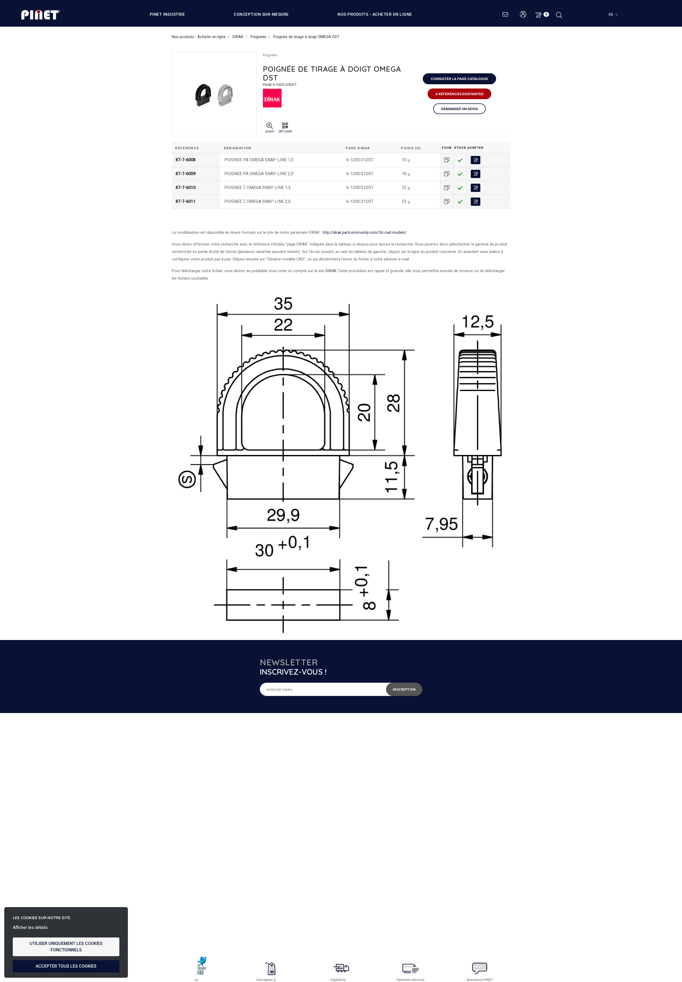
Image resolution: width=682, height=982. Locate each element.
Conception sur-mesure (261, 14)
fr (611, 15)
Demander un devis (459, 109)
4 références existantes (459, 94)
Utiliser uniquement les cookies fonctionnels (66, 946)
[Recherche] (559, 14)
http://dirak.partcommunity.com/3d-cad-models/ (365, 232)
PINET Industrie (167, 14)
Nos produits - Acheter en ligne (375, 14)
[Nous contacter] (505, 14)
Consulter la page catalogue (459, 79)
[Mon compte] (522, 14)
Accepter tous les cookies (66, 966)
